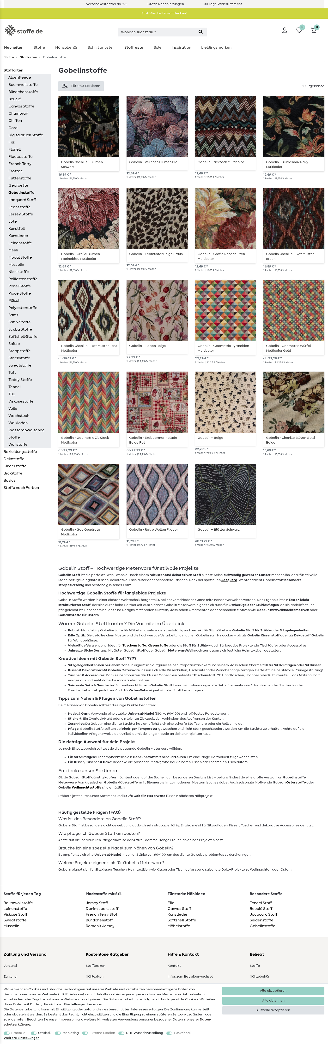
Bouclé (14, 99)
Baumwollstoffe (23, 85)
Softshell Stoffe (182, 920)
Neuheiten (13, 47)
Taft (12, 372)
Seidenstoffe (261, 920)
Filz (11, 142)
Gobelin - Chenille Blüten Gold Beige (290, 440)
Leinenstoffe (20, 243)
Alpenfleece (19, 77)
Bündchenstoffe (23, 92)
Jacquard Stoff (22, 200)
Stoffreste (133, 47)
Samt (13, 315)
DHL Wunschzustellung (144, 1033)
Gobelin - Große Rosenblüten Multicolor (221, 256)
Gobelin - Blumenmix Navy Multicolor (287, 164)
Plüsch (14, 301)
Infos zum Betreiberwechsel (190, 976)
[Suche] (200, 32)
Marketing (70, 1033)
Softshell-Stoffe (22, 336)
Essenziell (19, 1033)
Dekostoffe (14, 459)
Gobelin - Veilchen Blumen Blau (154, 162)
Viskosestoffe (21, 401)
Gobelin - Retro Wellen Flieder (153, 529)
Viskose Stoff (15, 914)
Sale (158, 47)
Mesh (13, 250)
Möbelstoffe (179, 926)
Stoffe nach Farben (21, 488)
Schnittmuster (101, 47)
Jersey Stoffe (20, 214)
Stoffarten (28, 57)
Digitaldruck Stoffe (25, 135)
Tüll (11, 394)
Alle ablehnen (273, 1000)
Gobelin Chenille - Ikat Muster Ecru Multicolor (89, 348)
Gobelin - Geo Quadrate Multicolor (80, 532)
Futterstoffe (19, 178)
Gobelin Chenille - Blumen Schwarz (82, 164)
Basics (10, 480)
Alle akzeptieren (273, 990)
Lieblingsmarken (216, 47)
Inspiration (181, 47)
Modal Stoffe (20, 257)
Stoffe (39, 47)
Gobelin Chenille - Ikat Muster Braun (290, 256)
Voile (12, 408)
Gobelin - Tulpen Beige (147, 346)
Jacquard (229, 580)
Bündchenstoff (99, 920)
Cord (13, 128)
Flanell (14, 149)
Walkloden (18, 423)
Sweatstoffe (19, 365)
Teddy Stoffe (20, 380)
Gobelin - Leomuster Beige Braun (156, 254)
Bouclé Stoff (261, 909)
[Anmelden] (285, 30)
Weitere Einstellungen (21, 1038)
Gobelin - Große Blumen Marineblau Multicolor (80, 256)
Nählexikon (94, 976)
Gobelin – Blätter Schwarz (219, 529)
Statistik (44, 1033)
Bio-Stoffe (13, 473)
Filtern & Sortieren (85, 86)
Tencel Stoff (261, 903)
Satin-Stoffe (19, 322)
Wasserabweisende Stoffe (26, 433)
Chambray (18, 113)
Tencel (14, 387)
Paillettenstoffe (23, 279)
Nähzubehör (66, 47)
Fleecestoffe (20, 157)
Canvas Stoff (179, 909)
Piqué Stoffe (19, 293)
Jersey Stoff (97, 903)
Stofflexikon (95, 965)
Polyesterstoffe (22, 308)
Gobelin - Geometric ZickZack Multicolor (85, 440)
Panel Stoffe (19, 286)
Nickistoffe (18, 272)
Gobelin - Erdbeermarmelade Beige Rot (153, 440)
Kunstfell (16, 229)
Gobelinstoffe (21, 193)
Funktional (182, 1033)
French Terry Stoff (102, 914)
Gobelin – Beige (210, 437)
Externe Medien (102, 1033)
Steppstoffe (19, 351)
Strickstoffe (19, 358)
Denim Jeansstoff (102, 909)
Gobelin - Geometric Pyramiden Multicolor (223, 348)
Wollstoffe (18, 444)
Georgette (18, 185)
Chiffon (15, 121)
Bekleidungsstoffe (20, 452)
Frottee (15, 171)
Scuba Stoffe (20, 329)
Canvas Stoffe (21, 106)
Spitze (14, 344)
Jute (12, 221)
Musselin (16, 265)
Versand (10, 965)
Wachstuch (18, 416)
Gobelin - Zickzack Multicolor (221, 162)
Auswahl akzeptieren (273, 1010)
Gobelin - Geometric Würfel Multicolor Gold (288, 348)
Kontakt (174, 965)
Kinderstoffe (15, 466)
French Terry (19, 164)
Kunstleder (18, 236)
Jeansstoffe (19, 207)
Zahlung (10, 976)
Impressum (68, 1019)
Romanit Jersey (100, 926)
